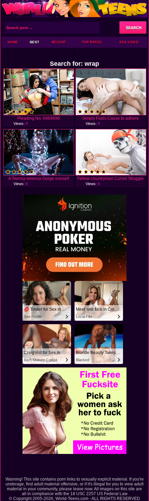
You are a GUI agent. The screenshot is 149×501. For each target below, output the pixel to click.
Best (34, 42)
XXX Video (129, 42)
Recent (59, 42)
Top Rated (92, 42)
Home (13, 42)
